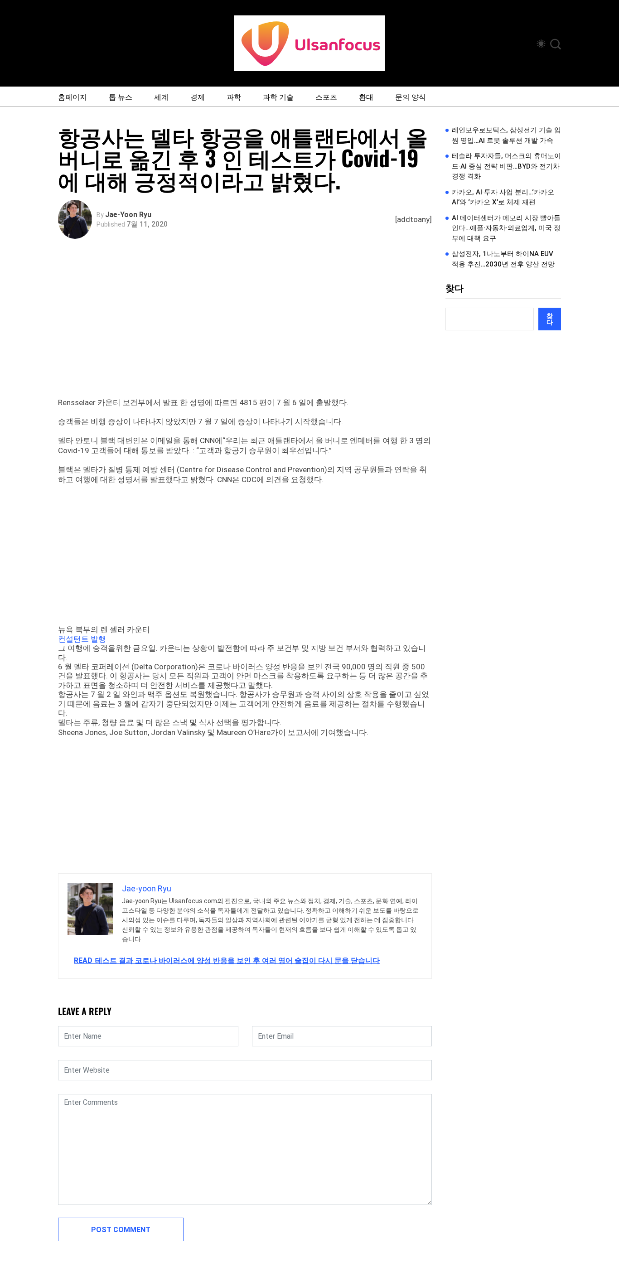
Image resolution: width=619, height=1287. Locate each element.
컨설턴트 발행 (82, 639)
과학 (234, 96)
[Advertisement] (247, 329)
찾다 (454, 288)
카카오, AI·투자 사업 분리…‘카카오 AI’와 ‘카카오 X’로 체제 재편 (503, 197)
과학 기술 (278, 96)
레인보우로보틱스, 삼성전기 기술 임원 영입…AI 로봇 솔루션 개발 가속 (506, 135)
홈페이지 (72, 96)
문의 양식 (410, 96)
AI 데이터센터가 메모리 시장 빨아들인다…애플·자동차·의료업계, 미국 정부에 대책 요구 (506, 228)
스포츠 (326, 96)
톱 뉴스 (120, 96)
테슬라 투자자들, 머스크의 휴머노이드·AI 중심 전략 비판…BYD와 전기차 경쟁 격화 (506, 166)
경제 (197, 96)
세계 (161, 96)
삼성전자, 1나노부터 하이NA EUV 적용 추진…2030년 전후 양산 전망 (503, 259)
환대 (366, 96)
